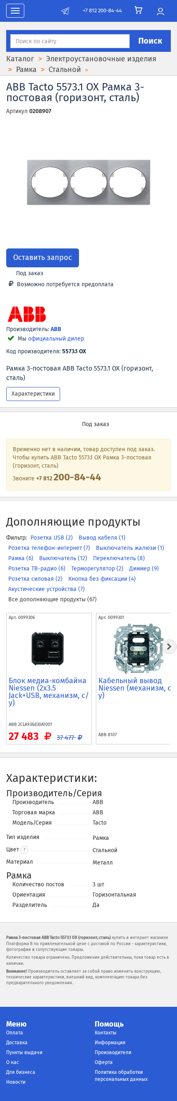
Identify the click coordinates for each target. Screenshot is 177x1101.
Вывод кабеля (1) (102, 537)
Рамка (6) (21, 558)
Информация (110, 1042)
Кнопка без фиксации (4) (102, 578)
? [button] (24, 850)
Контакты (105, 1033)
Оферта (104, 1062)
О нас (12, 1062)
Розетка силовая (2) (36, 578)
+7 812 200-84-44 (102, 10)
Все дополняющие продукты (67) (52, 599)
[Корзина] (138, 10)
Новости (16, 1082)
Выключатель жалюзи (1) (130, 548)
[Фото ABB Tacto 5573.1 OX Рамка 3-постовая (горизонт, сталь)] (88, 183)
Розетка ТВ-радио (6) (37, 568)
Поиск (150, 41)
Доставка (17, 1042)
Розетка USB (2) (52, 537)
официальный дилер (56, 338)
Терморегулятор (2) (98, 568)
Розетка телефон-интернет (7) (50, 548)
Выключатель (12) (64, 558)
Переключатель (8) (119, 558)
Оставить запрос (42, 257)
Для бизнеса (20, 1072)
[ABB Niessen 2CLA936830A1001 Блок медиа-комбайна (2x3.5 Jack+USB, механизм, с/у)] (49, 648)
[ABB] (26, 314)
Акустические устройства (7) (46, 589)
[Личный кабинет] (160, 12)
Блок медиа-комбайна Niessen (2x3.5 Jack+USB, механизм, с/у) (49, 691)
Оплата (14, 1033)
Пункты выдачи (24, 1052)
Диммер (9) (144, 568)
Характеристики (33, 393)
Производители (113, 1052)
